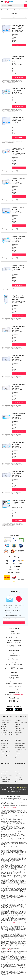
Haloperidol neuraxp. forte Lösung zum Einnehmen (18, 58)
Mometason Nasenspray (20, 749)
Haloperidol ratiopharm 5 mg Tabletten (18, 237)
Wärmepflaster (18, 720)
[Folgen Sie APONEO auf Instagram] (18, 701)
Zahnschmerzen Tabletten (6, 734)
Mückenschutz (18, 777)
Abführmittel (18, 730)
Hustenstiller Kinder (5, 779)
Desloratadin (18, 757)
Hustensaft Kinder (5, 781)
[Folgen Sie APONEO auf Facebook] (10, 701)
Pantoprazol (17, 773)
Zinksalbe (17, 771)
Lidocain (17, 734)
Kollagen (3, 749)
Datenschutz (12, 789)
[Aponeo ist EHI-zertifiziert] (14, 540)
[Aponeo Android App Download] (18, 709)
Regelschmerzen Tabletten (7, 732)
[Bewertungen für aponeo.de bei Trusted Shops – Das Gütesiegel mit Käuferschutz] (7, 539)
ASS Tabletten (4, 724)
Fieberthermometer (19, 767)
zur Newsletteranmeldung (14, 623)
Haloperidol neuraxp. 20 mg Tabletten (18, 472)
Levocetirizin (18, 753)
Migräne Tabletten (5, 722)
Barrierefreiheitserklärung (14, 791)
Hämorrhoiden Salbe (19, 728)
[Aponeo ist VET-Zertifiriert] (7, 546)
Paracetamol (4, 730)
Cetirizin (17, 751)
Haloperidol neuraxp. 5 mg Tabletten (18, 179)
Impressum (4, 789)
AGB (2, 787)
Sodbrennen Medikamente (21, 722)
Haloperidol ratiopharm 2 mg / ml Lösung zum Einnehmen (18, 297)
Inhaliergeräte (4, 777)
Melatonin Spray (4, 747)
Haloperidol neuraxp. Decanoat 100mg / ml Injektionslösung (18, 26)
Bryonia (16, 781)
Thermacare (17, 724)
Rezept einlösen (19, 45)
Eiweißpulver (4, 745)
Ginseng (3, 757)
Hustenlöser (4, 769)
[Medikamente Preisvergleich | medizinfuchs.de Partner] (6, 551)
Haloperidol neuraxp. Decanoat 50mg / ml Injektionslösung (18, 119)
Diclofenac (3, 726)
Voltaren (17, 726)
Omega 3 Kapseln (5, 753)
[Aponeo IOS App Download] (9, 709)
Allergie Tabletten (19, 745)
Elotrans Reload (4, 743)
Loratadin (17, 755)
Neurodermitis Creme (20, 769)
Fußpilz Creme (18, 775)
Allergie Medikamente (20, 743)
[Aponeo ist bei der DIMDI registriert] (21, 540)
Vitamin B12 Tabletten (6, 751)
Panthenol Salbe (18, 779)
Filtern (14, 17)
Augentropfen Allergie (20, 747)
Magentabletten (18, 732)
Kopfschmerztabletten (6, 720)
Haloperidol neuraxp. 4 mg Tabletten (18, 208)
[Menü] (2, 2)
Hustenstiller (4, 767)
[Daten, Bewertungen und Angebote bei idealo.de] (21, 546)
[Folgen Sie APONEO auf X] (14, 701)
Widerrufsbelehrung (10, 787)
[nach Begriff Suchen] (25, 5)
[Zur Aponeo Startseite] (8, 2)
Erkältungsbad (4, 773)
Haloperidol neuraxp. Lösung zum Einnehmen (18, 266)
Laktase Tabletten (5, 755)
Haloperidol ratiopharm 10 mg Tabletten (18, 89)
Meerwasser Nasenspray (6, 775)
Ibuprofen (3, 728)
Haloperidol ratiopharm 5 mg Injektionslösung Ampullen (18, 502)
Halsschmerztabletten (6, 771)
